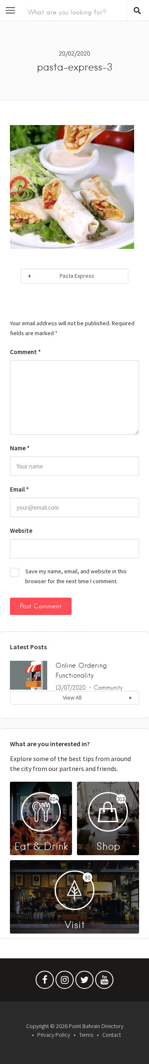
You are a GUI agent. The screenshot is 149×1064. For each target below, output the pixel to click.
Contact (111, 1034)
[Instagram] (64, 982)
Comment (25, 352)
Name (20, 448)
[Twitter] (84, 982)
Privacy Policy (53, 1034)
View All (72, 697)
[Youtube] (104, 982)
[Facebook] (44, 982)
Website (21, 530)
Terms (86, 1034)
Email (19, 489)
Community (108, 687)
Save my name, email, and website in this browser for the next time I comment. (76, 576)
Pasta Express (77, 275)
